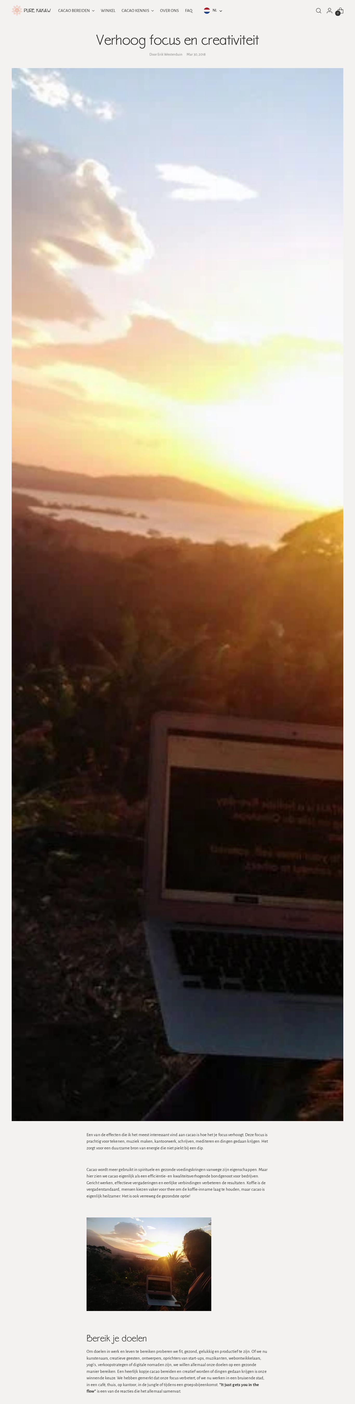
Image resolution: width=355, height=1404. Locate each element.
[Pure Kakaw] (31, 10)
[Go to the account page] (329, 10)
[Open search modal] (318, 10)
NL (215, 10)
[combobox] (212, 11)
